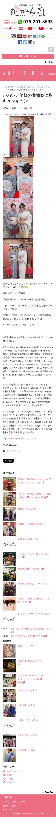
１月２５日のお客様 (28, 539)
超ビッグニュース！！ (29, 645)
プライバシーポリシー (14, 801)
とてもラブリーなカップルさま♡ (34, 613)
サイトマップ (9, 810)
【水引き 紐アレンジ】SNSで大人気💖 (28, 636)
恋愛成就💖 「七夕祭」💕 (31, 569)
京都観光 (11, 782)
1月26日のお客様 (26, 705)
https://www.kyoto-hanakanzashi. (19, 438)
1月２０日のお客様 (27, 735)
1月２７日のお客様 (27, 690)
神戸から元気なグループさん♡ (33, 584)
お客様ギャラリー (16, 451)
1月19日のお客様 (26, 750)
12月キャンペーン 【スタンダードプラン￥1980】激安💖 (30, 679)
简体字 (25, 28)
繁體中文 (36, 28)
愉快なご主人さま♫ (27, 509)
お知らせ (11, 775)
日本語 (5, 28)
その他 (10, 779)
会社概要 (7, 797)
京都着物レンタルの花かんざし (19, 87)
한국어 (46, 28)
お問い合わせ (9, 806)
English (16, 28)
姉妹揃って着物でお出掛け (31, 524)
